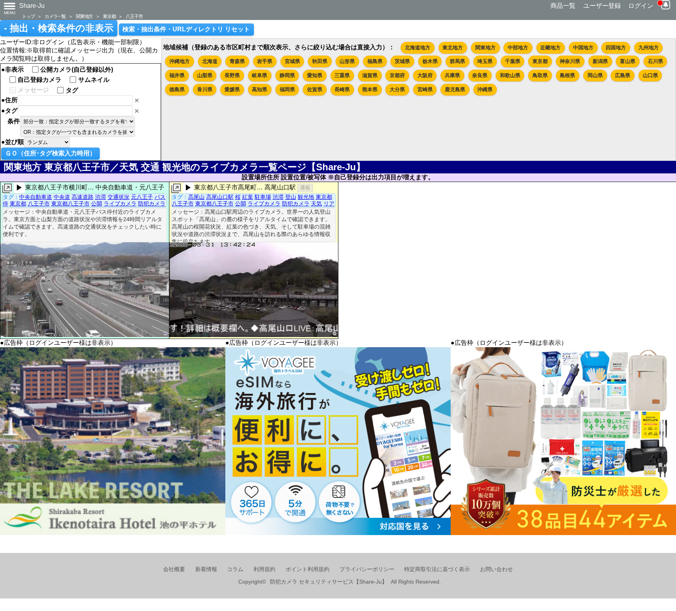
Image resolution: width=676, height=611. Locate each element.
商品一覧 (562, 5)
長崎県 (342, 89)
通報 (305, 188)
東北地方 (452, 47)
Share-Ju (32, 5)
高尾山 (196, 197)
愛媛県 (232, 89)
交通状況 (118, 197)
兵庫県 (452, 75)
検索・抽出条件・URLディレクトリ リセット (186, 29)
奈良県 (479, 75)
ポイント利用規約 (307, 569)
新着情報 (206, 569)
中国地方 (583, 47)
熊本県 (370, 89)
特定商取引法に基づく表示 (437, 569)
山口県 (650, 75)
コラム (235, 569)
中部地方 (518, 47)
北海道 (210, 61)
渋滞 (100, 197)
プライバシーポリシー (367, 569)
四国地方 (616, 47)
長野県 (232, 75)
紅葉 (247, 197)
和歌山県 (510, 75)
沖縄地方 (179, 61)
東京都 (109, 16)
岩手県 (264, 61)
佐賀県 (314, 89)
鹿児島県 (455, 89)
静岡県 (287, 75)
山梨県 (204, 75)
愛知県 (314, 75)
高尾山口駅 (220, 197)
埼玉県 (485, 61)
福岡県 (287, 89)
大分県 (397, 89)
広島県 (622, 75)
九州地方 (648, 47)
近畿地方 (550, 47)
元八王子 (142, 197)
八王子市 (134, 16)
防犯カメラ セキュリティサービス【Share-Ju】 (328, 582)
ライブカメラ (120, 203)
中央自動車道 (35, 197)
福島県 (375, 61)
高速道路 (82, 197)
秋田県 (319, 61)
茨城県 (402, 61)
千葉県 (512, 61)
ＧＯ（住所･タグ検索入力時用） (50, 153)
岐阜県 (259, 75)
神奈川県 (570, 61)
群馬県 (457, 61)
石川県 (655, 61)
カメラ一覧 (55, 16)
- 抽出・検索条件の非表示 (58, 28)
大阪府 (425, 75)
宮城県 (292, 61)
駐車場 (263, 197)
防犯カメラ (151, 203)
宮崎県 (425, 89)
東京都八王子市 (70, 203)
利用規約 (264, 569)
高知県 (259, 89)
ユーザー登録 (602, 5)
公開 (96, 203)
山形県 (347, 61)
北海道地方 (417, 47)
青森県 (237, 61)
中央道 (62, 197)
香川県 (204, 89)
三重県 (342, 75)
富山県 (627, 61)
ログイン (640, 5)
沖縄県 (485, 89)
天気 (316, 203)
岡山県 (595, 75)
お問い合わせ (496, 569)
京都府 (397, 75)
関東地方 (84, 16)
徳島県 (177, 89)
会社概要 (174, 569)
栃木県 (430, 61)
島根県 (567, 75)
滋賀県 (370, 75)
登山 (290, 197)
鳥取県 (540, 75)
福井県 (177, 75)
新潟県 (600, 61)
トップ (28, 16)
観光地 (306, 197)
